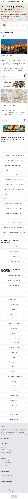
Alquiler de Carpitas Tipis (14, 280)
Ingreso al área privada (6, 475)
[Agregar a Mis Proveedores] (24, 75)
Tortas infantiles (14, 419)
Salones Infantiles (14, 246)
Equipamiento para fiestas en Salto (14, 213)
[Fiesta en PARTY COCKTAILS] (14, 46)
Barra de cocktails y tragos (14, 299)
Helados (14, 357)
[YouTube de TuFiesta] (8, 438)
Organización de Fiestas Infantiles (14, 385)
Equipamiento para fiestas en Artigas (14, 146)
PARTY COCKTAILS (7, 55)
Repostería (14, 405)
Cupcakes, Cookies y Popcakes (14, 338)
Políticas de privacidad (6, 462)
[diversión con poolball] (14, 84)
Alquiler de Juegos (14, 290)
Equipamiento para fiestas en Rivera (14, 203)
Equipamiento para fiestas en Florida (14, 174)
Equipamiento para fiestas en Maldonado (14, 184)
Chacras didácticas (14, 261)
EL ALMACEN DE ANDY (8, 105)
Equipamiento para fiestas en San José (14, 218)
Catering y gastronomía (14, 323)
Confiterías (14, 328)
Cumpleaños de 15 (5, 447)
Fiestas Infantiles (5, 445)
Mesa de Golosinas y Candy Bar (14, 376)
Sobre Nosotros (4, 465)
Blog (2, 483)
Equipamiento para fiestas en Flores (14, 170)
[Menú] (26, 1)
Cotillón (14, 333)
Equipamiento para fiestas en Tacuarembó (14, 227)
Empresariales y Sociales (7, 450)
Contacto (3, 464)
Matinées (14, 256)
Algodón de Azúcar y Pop (14, 275)
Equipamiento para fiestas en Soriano (14, 222)
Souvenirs (14, 409)
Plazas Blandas (14, 400)
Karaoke (14, 366)
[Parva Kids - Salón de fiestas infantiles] (14, 128)
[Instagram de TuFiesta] (2, 438)
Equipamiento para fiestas (14, 347)
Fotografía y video (14, 352)
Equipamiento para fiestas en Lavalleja (14, 179)
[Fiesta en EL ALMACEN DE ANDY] (14, 96)
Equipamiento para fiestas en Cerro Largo (14, 155)
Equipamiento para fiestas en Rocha (14, 208)
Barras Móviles (14, 304)
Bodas (2, 449)
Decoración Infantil (14, 342)
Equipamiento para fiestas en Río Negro (14, 198)
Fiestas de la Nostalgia (6, 452)
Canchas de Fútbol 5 (14, 251)
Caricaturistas (14, 318)
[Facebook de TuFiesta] (5, 438)
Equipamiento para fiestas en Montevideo (14, 189)
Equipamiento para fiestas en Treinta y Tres (14, 232)
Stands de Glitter (14, 414)
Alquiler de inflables (14, 285)
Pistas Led (14, 390)
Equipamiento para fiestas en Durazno (14, 165)
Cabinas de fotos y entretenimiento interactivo (14, 314)
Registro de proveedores (6, 474)
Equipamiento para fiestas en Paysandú (14, 194)
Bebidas (14, 309)
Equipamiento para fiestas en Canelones (14, 150)
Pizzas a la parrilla (14, 395)
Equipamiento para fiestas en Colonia (14, 160)
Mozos (14, 381)
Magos (14, 371)
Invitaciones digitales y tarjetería (14, 361)
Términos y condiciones (6, 460)
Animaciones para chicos (14, 294)
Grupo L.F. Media (22, 491)
